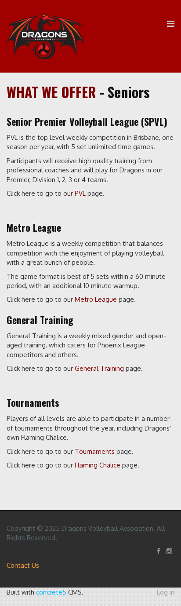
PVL (80, 193)
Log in (165, 592)
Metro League (96, 299)
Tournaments (95, 451)
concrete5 (51, 592)
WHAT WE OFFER (51, 91)
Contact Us (23, 565)
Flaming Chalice (97, 465)
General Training (99, 368)
